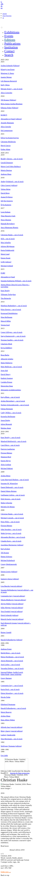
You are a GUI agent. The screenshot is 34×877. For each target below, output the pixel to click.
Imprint (5, 13)
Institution (11, 47)
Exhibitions (11, 32)
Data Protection (7, 16)
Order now (5, 872)
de (1, 6)
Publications (12, 43)
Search (8, 55)
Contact (9, 51)
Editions (9, 40)
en (1, 8)
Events (8, 36)
